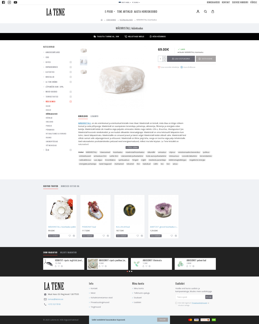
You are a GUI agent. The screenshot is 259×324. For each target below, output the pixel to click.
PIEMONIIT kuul (89, 227)
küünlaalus (117, 152)
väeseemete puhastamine (132, 156)
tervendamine (206, 156)
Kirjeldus (83, 116)
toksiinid (130, 164)
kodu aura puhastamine (156, 156)
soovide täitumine (189, 156)
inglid (143, 160)
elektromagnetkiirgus (177, 160)
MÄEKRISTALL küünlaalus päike (62, 227)
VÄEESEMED (111, 20)
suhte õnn (114, 156)
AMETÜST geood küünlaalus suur (164, 227)
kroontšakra (110, 160)
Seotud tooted (50, 186)
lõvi (138, 164)
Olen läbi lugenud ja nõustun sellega (193, 304)
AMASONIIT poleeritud (196, 260)
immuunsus (174, 156)
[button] (127, 271)
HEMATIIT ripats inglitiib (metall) (69, 260)
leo (162, 164)
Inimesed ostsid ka (70, 186)
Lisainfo (94, 116)
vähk (156, 164)
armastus (162, 152)
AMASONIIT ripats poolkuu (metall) (113, 260)
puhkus (206, 152)
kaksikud (146, 164)
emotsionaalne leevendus (189, 152)
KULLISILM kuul (123, 227)
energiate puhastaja (87, 164)
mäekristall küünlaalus (135, 152)
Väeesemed (105, 152)
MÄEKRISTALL (84, 123)
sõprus (172, 152)
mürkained (119, 164)
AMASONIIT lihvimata (152, 260)
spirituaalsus (124, 160)
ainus (175, 164)
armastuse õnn (100, 156)
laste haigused (105, 164)
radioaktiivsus (85, 160)
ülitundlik (151, 152)
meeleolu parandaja (157, 160)
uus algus (98, 160)
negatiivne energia (197, 160)
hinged (135, 160)
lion (168, 164)
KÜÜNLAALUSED (126, 20)
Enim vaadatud (50, 252)
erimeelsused (85, 156)
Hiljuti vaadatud (68, 252)
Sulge (163, 319)
